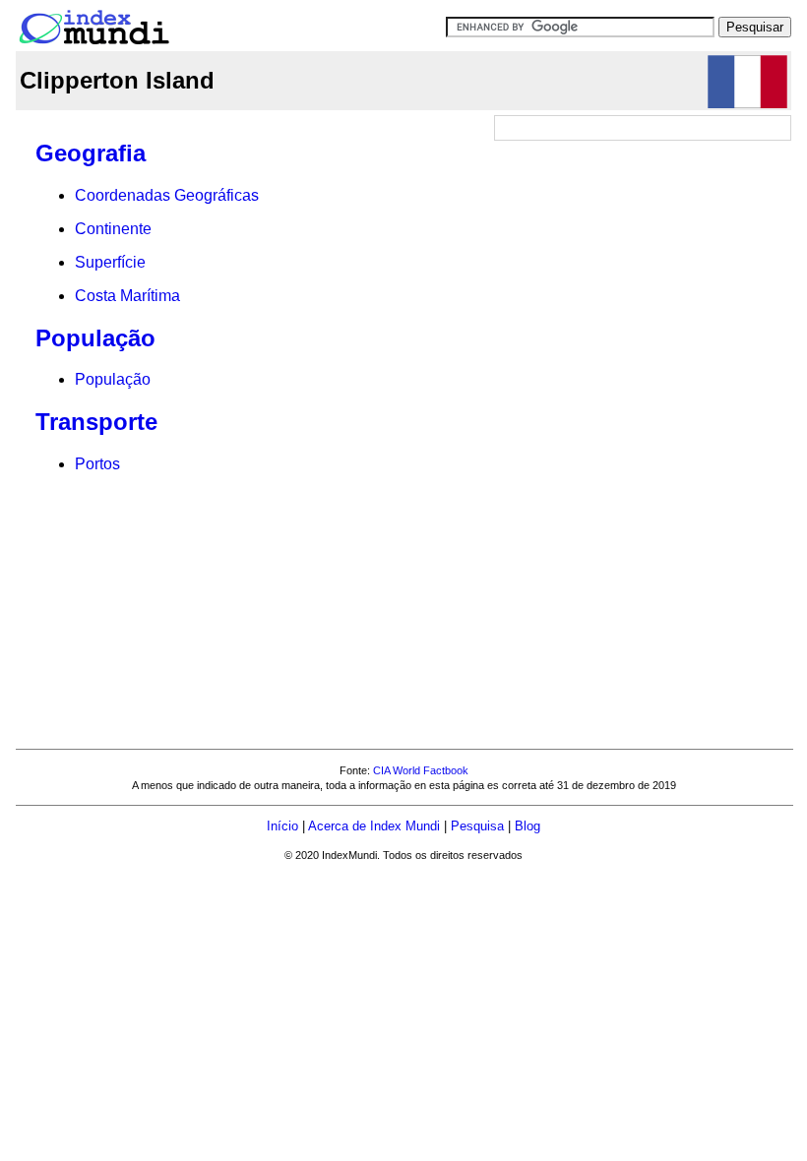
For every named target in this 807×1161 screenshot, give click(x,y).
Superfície (110, 262)
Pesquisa (477, 826)
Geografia (90, 153)
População (95, 338)
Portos (97, 464)
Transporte (96, 421)
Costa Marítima (127, 295)
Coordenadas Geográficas (167, 195)
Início (282, 826)
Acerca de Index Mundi (374, 826)
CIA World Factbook (420, 770)
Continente (113, 228)
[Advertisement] (643, 271)
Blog (527, 826)
